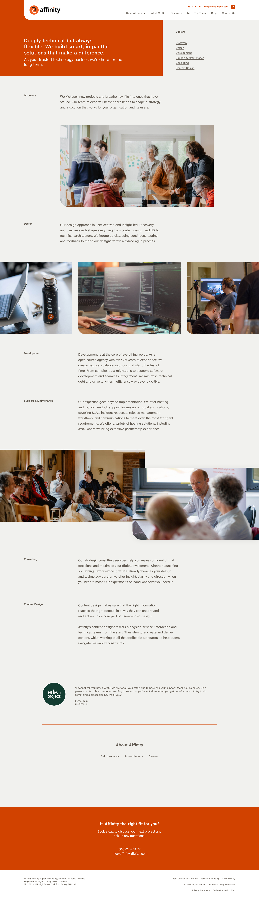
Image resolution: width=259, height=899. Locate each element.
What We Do (158, 13)
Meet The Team (196, 13)
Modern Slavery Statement (222, 884)
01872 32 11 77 (194, 6)
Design (180, 48)
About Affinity (133, 13)
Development (184, 53)
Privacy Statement (201, 890)
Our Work (176, 13)
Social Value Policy (210, 878)
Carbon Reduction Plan (224, 890)
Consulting (182, 63)
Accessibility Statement (194, 884)
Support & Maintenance (190, 58)
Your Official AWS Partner (185, 878)
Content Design (185, 68)
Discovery (181, 43)
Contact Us (228, 13)
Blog (214, 13)
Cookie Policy (228, 878)
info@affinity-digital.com (216, 6)
